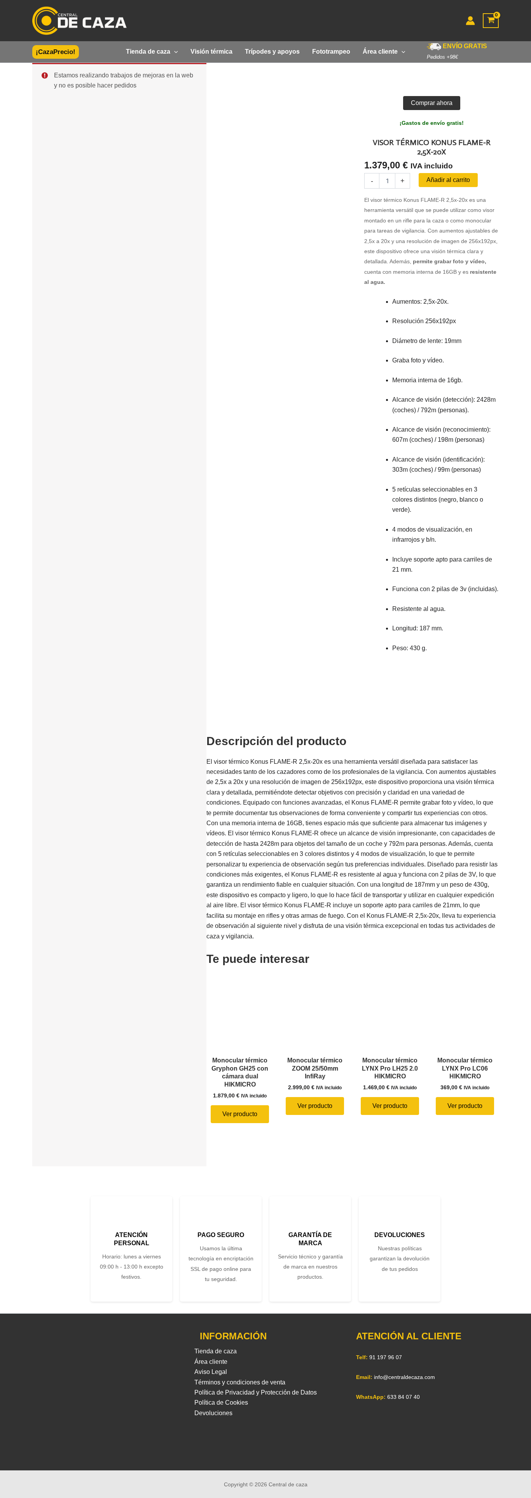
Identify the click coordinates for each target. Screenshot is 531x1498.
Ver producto (239, 1114)
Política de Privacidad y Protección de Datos (255, 1392)
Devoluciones (213, 1413)
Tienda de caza (215, 1351)
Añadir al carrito (448, 180)
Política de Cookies (221, 1402)
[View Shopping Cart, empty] (491, 20)
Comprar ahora (431, 103)
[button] (55, 52)
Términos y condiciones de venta (239, 1382)
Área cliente (210, 1361)
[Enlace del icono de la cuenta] (470, 20)
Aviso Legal (210, 1371)
